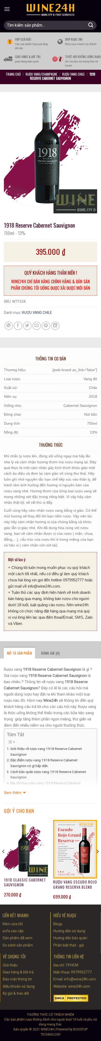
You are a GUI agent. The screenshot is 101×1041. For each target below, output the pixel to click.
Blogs (57, 924)
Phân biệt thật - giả (68, 945)
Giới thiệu (10, 965)
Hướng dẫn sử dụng (69, 931)
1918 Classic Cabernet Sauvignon (25, 882)
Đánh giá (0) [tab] (50, 653)
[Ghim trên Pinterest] (46, 326)
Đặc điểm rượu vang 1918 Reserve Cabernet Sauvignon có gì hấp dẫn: (43, 763)
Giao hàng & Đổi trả (18, 972)
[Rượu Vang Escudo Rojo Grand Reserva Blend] (75, 849)
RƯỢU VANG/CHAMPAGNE (41, 74)
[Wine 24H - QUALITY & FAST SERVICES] (50, 9)
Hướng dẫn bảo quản (70, 938)
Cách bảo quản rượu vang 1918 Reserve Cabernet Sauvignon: (48, 774)
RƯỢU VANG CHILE (73, 74)
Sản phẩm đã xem (17, 938)
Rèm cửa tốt (13, 924)
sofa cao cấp (13, 931)
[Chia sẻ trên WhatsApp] (8, 326)
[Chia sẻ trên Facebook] (18, 326)
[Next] (97, 861)
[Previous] (3, 861)
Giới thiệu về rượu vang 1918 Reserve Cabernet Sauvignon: (46, 751)
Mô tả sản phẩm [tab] (19, 653)
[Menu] (7, 9)
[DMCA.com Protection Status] (70, 997)
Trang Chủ (13, 74)
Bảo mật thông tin (17, 979)
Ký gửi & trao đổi (16, 993)
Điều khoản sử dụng (19, 986)
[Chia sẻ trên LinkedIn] (55, 326)
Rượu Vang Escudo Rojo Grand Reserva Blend (75, 884)
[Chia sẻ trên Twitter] (27, 326)
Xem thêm (12, 792)
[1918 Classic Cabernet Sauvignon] (26, 848)
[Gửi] (91, 25)
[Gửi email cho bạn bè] (36, 326)
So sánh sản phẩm (18, 945)
